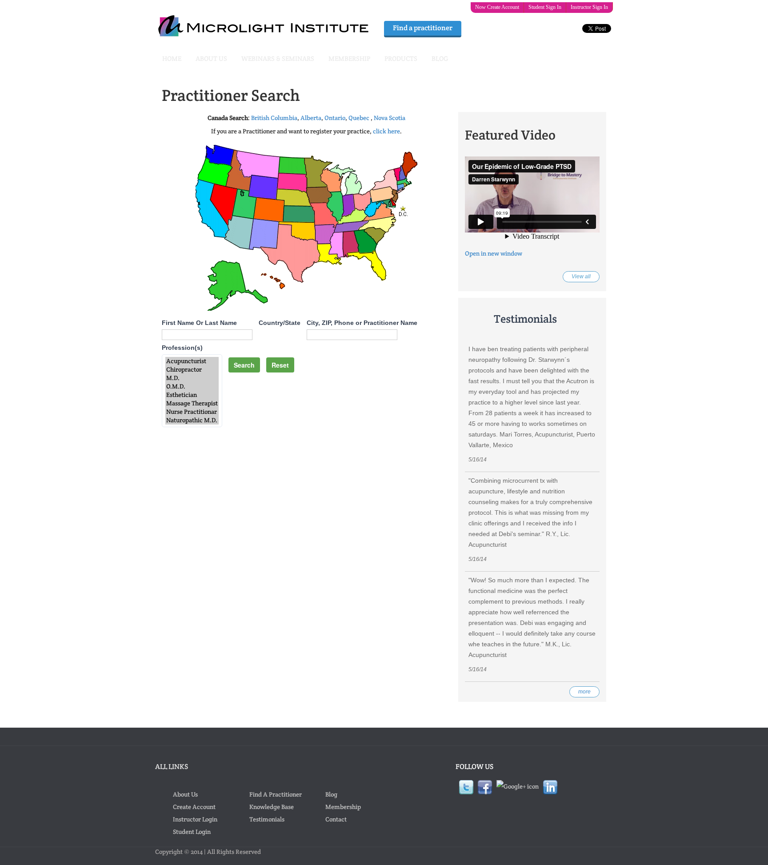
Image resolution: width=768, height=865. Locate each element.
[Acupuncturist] (192, 361)
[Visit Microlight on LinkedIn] (550, 786)
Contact (336, 819)
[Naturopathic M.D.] (192, 420)
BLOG (440, 58)
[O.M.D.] (192, 386)
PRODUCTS (400, 58)
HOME (171, 58)
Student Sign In (544, 7)
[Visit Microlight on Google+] (517, 785)
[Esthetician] (192, 395)
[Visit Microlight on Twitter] (466, 786)
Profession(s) (182, 347)
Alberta (310, 118)
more (584, 692)
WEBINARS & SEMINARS (277, 58)
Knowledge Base (271, 807)
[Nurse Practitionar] (192, 412)
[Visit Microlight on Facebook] (485, 786)
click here (386, 131)
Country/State (279, 322)
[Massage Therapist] (192, 403)
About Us (185, 794)
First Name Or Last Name (199, 322)
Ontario (334, 118)
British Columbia (274, 118)
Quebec (358, 118)
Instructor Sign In (589, 7)
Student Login (192, 832)
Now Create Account (497, 7)
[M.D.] (192, 378)
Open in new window (493, 253)
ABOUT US (211, 58)
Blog (331, 794)
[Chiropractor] (192, 369)
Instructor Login (195, 819)
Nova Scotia (389, 118)
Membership (343, 807)
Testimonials (266, 819)
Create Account (194, 807)
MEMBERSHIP (349, 58)
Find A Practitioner (275, 794)
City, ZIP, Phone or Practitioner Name (362, 322)
